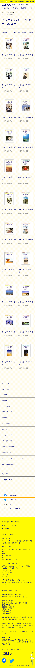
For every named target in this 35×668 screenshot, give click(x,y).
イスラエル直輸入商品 (8, 464)
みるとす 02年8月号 (25, 55)
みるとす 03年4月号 (25, 117)
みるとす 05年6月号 (9, 332)
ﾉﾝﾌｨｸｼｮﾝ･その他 (7, 435)
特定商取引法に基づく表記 (12, 522)
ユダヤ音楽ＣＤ (6, 452)
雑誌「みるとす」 (11, 12)
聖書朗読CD (5, 417)
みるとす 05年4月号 (25, 302)
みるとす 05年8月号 (25, 332)
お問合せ (6, 528)
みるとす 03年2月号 (9, 117)
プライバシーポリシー (10, 525)
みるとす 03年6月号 (9, 147)
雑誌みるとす (7, 8)
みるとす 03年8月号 (25, 147)
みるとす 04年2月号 (9, 209)
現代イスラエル (6, 429)
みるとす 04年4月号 (25, 209)
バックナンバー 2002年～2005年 (9, 14)
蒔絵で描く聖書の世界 (8, 446)
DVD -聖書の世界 (7, 441)
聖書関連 (15, 8)
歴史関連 (23, 8)
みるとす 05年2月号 (9, 302)
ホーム (3, 12)
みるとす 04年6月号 (9, 239)
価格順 (24, 32)
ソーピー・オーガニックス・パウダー (13, 458)
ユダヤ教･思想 (6, 423)
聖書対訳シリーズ (7, 412)
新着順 (31, 32)
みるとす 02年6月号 (9, 55)
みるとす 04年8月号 (25, 239)
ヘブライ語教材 (6, 406)
